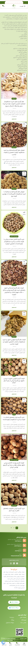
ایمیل (20, 554)
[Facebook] (17, 563)
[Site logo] (14, 6)
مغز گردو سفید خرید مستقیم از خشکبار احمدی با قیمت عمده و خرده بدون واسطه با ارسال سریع (14, 104)
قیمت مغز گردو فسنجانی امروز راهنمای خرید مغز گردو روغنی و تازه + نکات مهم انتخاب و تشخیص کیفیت (14, 291)
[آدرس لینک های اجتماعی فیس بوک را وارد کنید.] (18, 2)
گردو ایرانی (14, 505)
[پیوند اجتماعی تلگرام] (10, 2)
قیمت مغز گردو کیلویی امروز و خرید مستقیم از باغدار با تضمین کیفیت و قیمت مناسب (14, 342)
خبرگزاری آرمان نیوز (17, 640)
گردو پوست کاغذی (14, 236)
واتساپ (20, 549)
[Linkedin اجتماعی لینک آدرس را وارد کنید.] (12, 2)
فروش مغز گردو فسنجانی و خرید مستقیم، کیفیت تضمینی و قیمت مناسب (14, 152)
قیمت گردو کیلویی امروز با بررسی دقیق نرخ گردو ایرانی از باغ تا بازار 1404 (14, 380)
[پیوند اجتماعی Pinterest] (14, 2)
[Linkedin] (14, 563)
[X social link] (16, 2)
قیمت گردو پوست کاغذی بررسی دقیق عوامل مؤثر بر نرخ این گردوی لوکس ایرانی (14, 465)
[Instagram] (11, 563)
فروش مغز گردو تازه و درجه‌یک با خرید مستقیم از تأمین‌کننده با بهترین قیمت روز (14, 194)
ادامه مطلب (14, 119)
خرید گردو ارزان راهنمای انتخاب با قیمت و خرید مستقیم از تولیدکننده (14, 418)
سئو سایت (18, 638)
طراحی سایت (24, 638)
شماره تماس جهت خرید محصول (15, 539)
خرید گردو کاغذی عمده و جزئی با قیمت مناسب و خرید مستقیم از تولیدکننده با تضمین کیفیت (14, 241)
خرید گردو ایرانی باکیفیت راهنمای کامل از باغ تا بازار (14, 509)
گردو (14, 375)
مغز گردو (14, 98)
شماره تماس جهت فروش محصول (14, 544)
